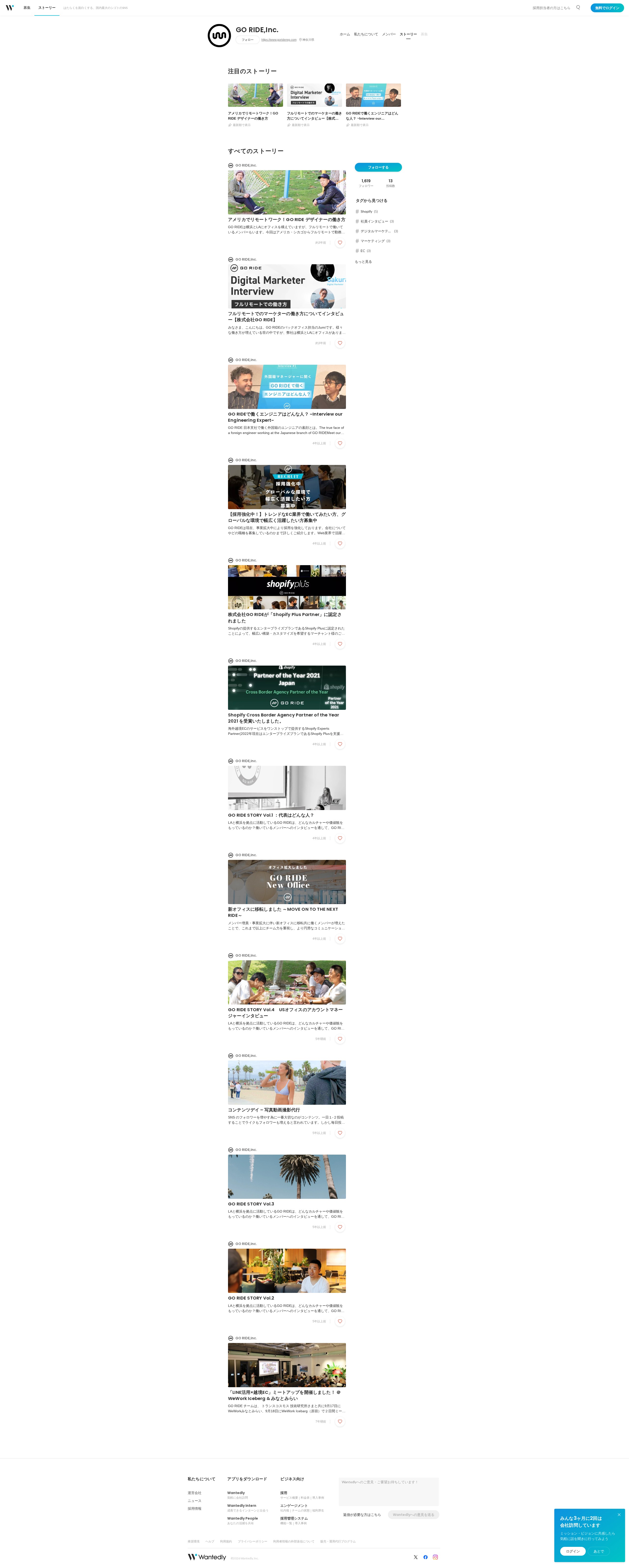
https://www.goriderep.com (279, 40)
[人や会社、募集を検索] (578, 8)
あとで (599, 1551)
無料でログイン (607, 7)
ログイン (573, 1551)
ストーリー (408, 34)
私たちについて (366, 34)
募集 (424, 34)
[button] (201, 1479)
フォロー (248, 40)
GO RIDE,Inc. (257, 30)
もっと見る (363, 261)
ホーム (345, 34)
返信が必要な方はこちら (362, 1514)
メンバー (389, 34)
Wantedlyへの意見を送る (413, 1514)
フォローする (378, 167)
